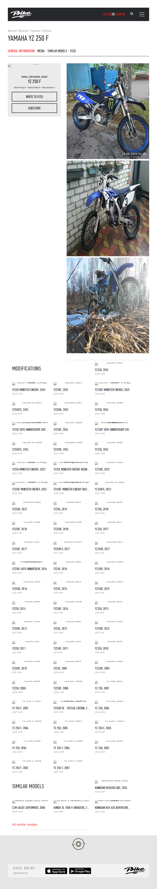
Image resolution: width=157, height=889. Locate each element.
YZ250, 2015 (60, 589)
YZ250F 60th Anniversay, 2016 (29, 569)
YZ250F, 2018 (19, 529)
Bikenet (12, 31)
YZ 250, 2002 (102, 748)
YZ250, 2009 (60, 668)
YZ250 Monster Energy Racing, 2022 (74, 469)
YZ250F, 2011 (61, 649)
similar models (57, 51)
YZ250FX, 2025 (20, 410)
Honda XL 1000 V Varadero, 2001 (72, 808)
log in (107, 14)
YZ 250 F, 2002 (20, 768)
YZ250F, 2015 (102, 589)
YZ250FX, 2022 (103, 489)
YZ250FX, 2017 (62, 549)
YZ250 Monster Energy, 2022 (29, 469)
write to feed (34, 97)
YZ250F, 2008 (61, 688)
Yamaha (35, 31)
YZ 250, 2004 (19, 748)
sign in (120, 14)
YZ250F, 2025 (61, 390)
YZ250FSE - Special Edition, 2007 (72, 708)
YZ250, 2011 (19, 649)
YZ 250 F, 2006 (20, 728)
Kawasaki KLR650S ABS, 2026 (111, 788)
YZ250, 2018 (101, 509)
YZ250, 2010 (101, 649)
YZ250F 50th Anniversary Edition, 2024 (117, 430)
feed (73, 51)
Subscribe (34, 108)
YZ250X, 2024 (61, 450)
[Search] (131, 13)
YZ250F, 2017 (19, 549)
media (41, 51)
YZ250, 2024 (101, 410)
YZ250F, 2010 (19, 668)
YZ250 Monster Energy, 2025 (29, 390)
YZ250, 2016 (60, 569)
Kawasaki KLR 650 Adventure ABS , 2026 (118, 808)
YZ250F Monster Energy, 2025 (112, 390)
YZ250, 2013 (101, 609)
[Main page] (21, 17)
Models (47, 31)
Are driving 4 (20, 87)
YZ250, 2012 (60, 629)
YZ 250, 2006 (102, 708)
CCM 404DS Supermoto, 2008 (28, 808)
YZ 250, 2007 (102, 688)
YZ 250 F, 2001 (62, 768)
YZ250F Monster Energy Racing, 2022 (75, 489)
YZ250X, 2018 (61, 529)
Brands (23, 31)
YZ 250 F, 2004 (62, 748)
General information (21, 51)
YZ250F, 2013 (19, 629)
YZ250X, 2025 (61, 410)
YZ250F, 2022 (102, 469)
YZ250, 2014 (19, 609)
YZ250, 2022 (101, 450)
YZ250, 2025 (101, 370)
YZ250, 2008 (19, 688)
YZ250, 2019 (60, 509)
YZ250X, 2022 (19, 509)
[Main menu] (141, 14)
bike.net (29, 868)
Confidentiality (20, 873)
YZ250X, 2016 (19, 589)
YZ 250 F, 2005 (103, 728)
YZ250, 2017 (101, 529)
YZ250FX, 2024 (20, 450)
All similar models (24, 824)
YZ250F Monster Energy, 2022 (29, 489)
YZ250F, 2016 (102, 569)
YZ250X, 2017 (102, 549)
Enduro (44, 76)
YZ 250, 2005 (61, 728)
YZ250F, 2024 (61, 430)
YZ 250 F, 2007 (20, 708)
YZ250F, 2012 (102, 629)
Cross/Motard (34, 76)
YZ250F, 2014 (61, 609)
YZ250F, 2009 (102, 668)
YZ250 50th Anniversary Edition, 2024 (34, 430)
